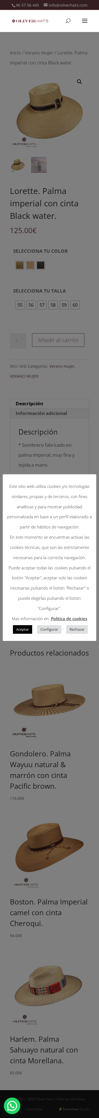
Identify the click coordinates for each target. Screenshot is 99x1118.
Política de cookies (69, 618)
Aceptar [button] (22, 629)
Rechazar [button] (77, 629)
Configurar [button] (49, 629)
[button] (12, 1106)
